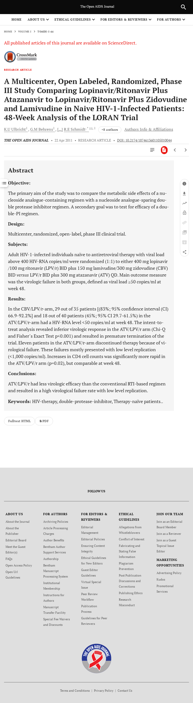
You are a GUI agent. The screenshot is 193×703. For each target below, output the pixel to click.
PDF (45, 421)
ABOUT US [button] (36, 19)
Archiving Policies (55, 521)
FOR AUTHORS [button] (169, 19)
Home (17, 19)
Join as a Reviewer (169, 534)
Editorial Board (16, 540)
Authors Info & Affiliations (148, 129)
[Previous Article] (175, 150)
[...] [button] (60, 129)
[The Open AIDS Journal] (96, 658)
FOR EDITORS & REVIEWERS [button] (124, 19)
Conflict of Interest (131, 539)
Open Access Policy (19, 565)
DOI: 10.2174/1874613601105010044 (144, 140)
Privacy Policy (103, 690)
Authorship (51, 559)
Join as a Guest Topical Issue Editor (166, 545)
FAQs (9, 559)
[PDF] (164, 150)
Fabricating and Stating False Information (129, 551)
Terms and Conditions (75, 690)
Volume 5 (25, 31)
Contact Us (125, 690)
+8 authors (110, 129)
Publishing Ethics (130, 593)
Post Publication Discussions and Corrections (130, 581)
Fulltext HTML (19, 421)
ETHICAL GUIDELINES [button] (73, 19)
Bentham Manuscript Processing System (55, 570)
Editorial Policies (93, 539)
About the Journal (18, 521)
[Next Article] (185, 150)
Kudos (161, 579)
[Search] (183, 7)
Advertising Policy (169, 573)
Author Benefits (53, 540)
